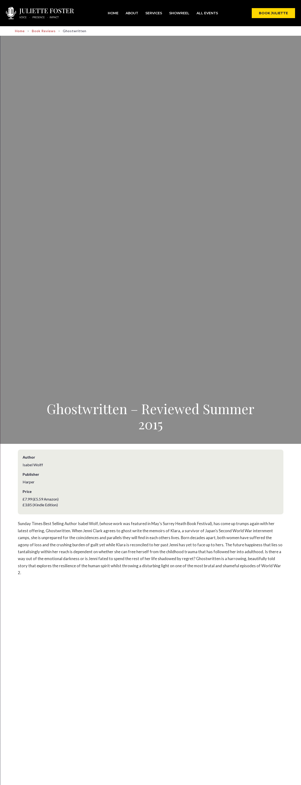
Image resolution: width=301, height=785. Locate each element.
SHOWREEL (179, 13)
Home (20, 31)
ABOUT (132, 13)
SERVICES (153, 13)
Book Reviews (44, 31)
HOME (113, 13)
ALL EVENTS (207, 13)
